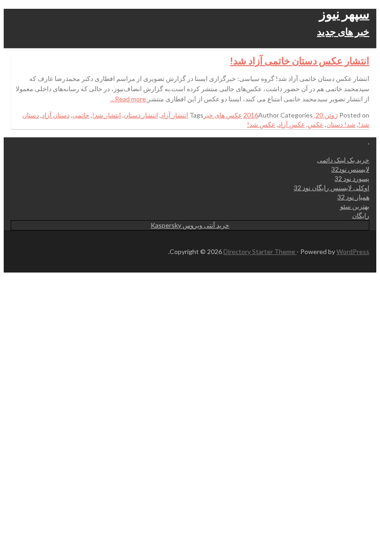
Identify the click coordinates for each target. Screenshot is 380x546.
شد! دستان (340, 124)
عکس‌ (315, 124)
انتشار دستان (141, 115)
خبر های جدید (343, 31)
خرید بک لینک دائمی (343, 160)
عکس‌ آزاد (291, 124)
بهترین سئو (354, 206)
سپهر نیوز (344, 13)
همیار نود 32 (353, 197)
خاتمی (80, 115)
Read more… (128, 99)
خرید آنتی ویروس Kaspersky (190, 225)
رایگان (360, 215)
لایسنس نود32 (350, 169)
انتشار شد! (106, 115)
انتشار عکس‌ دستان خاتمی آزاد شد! (299, 60)
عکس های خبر (222, 115)
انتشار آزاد (174, 115)
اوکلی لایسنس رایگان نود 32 (331, 188)
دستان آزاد (56, 115)
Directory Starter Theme (260, 251)
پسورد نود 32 (352, 178)
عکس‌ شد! (261, 124)
